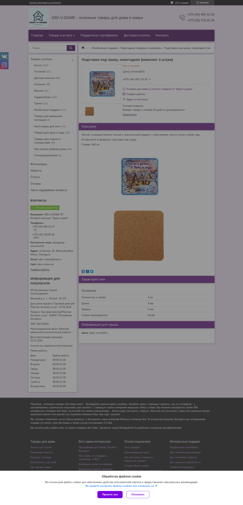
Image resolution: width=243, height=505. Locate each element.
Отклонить (137, 494)
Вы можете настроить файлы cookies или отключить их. (120, 485)
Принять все (110, 494)
